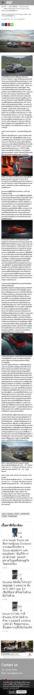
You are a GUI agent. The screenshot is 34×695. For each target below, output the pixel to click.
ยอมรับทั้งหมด (21, 692)
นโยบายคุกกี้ (15, 688)
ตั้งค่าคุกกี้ (11, 692)
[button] (32, 3)
